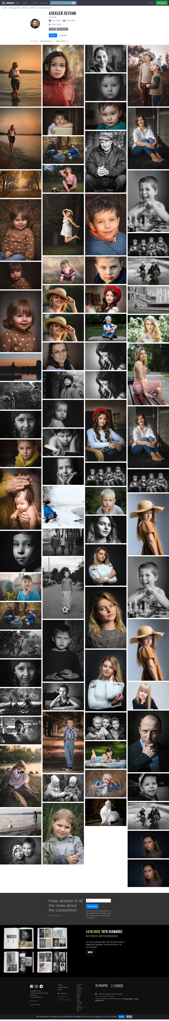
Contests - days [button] (39, 3)
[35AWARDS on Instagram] (36, 987)
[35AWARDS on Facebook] (31, 987)
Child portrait (62, 29)
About (60, 985)
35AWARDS (63, 35)
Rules (60, 990)
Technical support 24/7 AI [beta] (110, 994)
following (70, 21)
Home (4, 8)
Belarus (25, 8)
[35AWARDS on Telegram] (41, 987)
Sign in (151, 3)
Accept (121, 1016)
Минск (33, 8)
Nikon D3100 (47, 41)
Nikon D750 (62, 41)
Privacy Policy (33, 1000)
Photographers (15, 8)
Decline (129, 1016)
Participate (162, 3)
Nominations (62, 987)
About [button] (24, 3)
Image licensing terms (35, 1004)
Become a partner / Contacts (104, 996)
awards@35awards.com (55, 915)
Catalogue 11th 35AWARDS (63, 3)
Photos (53, 35)
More (90, 952)
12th (16, 3)
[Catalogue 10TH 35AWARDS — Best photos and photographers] (35, 949)
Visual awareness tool (64, 1000)
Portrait (52, 29)
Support (64, 993)
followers (57, 21)
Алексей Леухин (44, 8)
